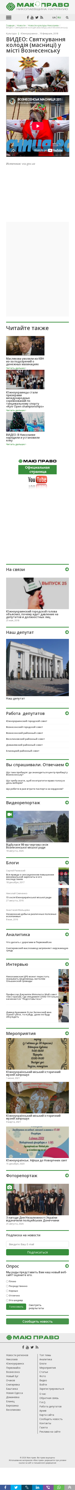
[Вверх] (69, 1487)
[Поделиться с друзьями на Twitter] (16, 1487)
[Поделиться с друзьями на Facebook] (5, 1487)
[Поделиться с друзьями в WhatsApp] (59, 1487)
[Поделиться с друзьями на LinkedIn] (37, 1487)
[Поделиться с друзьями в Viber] (48, 1487)
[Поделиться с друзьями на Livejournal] (26, 1487)
